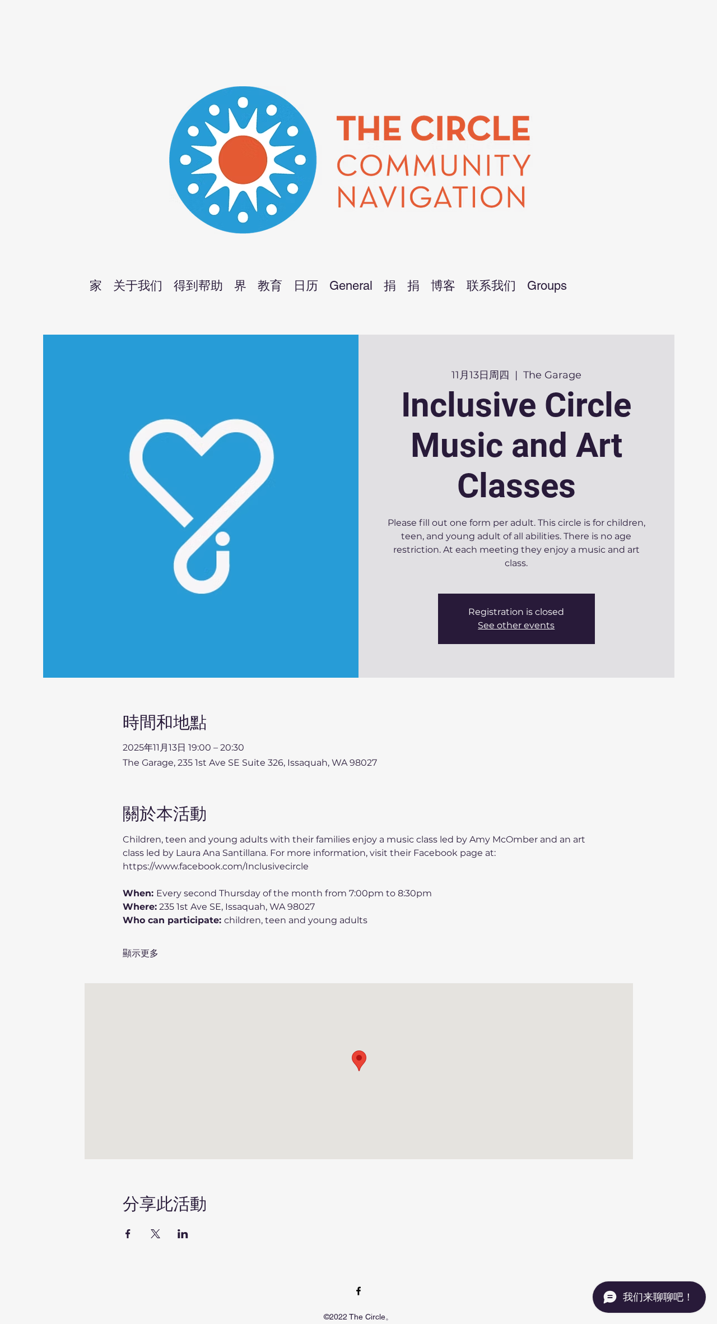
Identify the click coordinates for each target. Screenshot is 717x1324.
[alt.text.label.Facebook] (358, 1291)
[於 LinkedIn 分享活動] (183, 1233)
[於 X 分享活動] (155, 1233)
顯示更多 (141, 953)
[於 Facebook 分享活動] (128, 1233)
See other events (516, 625)
